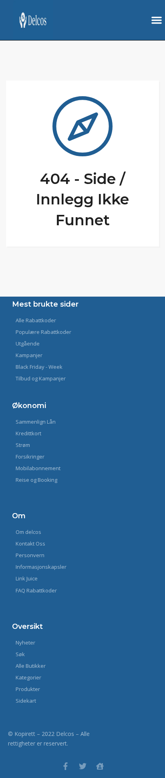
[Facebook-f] (65, 766)
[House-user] (100, 766)
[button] (156, 20)
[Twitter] (83, 766)
